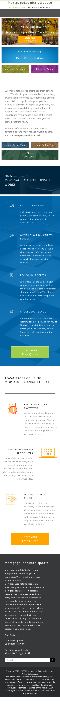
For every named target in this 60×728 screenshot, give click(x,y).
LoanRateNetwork (15, 643)
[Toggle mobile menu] (53, 13)
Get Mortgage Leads (16, 650)
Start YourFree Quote (30, 39)
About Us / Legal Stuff (17, 653)
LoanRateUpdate (14, 640)
